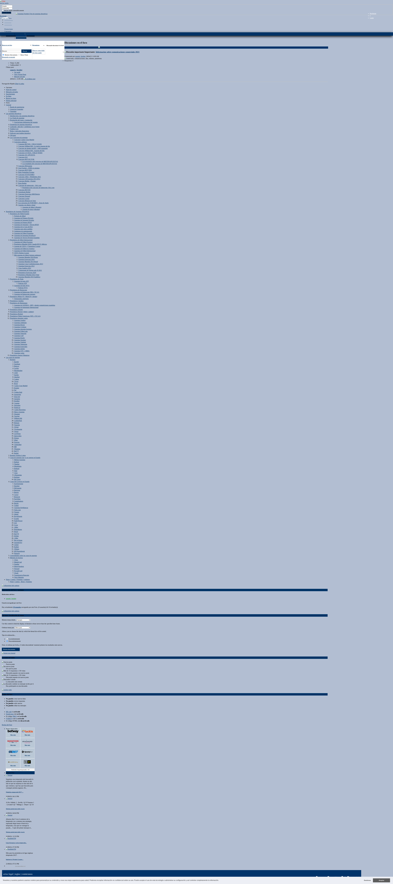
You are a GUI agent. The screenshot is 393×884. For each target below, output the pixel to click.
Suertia (16, 375)
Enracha (16, 442)
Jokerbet (17, 377)
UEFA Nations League (21, 253)
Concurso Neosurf (24, 196)
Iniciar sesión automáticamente (14, 10)
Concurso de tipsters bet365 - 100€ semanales (33, 148)
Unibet (16, 505)
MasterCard (18, 562)
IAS (15, 523)
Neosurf (16, 569)
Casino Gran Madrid (20, 386)
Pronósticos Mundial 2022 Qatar (28, 275)
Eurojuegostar (18, 484)
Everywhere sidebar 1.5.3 (20, 866)
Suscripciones (10, 94)
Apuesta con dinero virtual (26, 205)
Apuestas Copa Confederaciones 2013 (30, 264)
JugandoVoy (18, 542)
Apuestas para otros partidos (23, 229)
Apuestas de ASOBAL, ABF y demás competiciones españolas (34, 305)
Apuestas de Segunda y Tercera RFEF (26, 225)
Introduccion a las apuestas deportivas (22, 116)
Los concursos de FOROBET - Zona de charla (33, 203)
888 (15, 447)
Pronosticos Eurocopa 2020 (27, 272)
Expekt (16, 519)
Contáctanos (27, 874)
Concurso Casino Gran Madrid (24, 140)
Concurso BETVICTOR (26, 159)
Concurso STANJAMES (26, 174)
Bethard (16, 468)
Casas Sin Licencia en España (19, 481)
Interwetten (17, 436)
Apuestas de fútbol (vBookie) (31, 207)
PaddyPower (18, 521)
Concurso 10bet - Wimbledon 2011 (29, 177)
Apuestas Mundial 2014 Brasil (28, 262)
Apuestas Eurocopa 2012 (26, 266)
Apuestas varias (19, 353)
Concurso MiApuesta (25, 166)
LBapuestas (18, 475)
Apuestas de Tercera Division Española (27, 238)
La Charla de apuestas (17, 118)
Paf (15, 390)
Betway (16, 366)
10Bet (16, 527)
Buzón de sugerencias (17, 107)
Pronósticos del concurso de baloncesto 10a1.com (38, 187)
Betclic (16, 503)
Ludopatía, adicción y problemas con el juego (24, 127)
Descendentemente (14, 641)
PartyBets (17, 499)
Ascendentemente (14, 639)
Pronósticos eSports (16, 309)
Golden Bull (18, 392)
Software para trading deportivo (20, 133)
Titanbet (16, 464)
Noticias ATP (22, 283)
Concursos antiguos (20, 142)
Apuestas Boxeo (19, 325)
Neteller (16, 564)
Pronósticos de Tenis (16, 279)
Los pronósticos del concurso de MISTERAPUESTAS (40, 161)
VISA (16, 560)
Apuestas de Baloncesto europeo (24, 294)
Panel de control (11, 90)
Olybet (16, 427)
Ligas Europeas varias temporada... (16, 843)
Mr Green (17, 479)
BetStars (17, 477)
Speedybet (17, 394)
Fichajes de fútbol (20, 216)
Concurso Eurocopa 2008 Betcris (29, 194)
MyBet (16, 536)
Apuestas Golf (18, 336)
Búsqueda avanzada (8, 57)
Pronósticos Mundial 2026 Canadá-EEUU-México (30, 244)
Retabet (16, 388)
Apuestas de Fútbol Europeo (23, 242)
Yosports (17, 425)
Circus (16, 381)
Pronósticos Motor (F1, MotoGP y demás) (23, 296)
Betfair (16, 453)
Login (372, 18)
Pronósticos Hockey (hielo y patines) (22, 312)
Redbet (16, 547)
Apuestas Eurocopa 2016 (26, 259)
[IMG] (15, 716)
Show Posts (24, 55)
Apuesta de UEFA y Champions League (27, 246)
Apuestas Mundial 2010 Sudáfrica (29, 277)
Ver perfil (17, 72)
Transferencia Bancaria (21, 575)
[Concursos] (7, 22)
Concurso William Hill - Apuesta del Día (31, 151)
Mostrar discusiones (10, 55)
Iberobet (16, 486)
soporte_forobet (80, 56)
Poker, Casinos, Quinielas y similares (18, 579)
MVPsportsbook (19, 551)
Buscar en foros (11, 98)
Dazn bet (17, 397)
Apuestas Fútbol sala (21, 331)
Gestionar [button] (367, 880)
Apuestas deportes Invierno (23, 329)
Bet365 (16, 362)
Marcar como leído (38, 50)
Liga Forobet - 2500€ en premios (29, 168)
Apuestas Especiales (20, 346)
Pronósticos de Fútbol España (19, 214)
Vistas (88, 47)
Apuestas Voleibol (20, 342)
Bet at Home (18, 540)
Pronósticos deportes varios (19, 318)
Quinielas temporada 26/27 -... (14, 792)
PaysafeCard (18, 571)
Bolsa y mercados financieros (19, 131)
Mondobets (17, 466)
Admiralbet (17, 444)
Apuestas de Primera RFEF (23, 222)
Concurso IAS (23, 157)
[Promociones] (8, 20)
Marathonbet (18, 370)
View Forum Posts (20, 74)
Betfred (16, 462)
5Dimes (16, 549)
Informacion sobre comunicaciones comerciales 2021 (117, 52)
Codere (16, 379)
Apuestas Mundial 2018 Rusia (28, 257)
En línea (8, 96)
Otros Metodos (19, 577)
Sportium (17, 364)
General (8, 105)
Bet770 (16, 534)
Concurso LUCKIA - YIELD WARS (30, 153)
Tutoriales (13, 111)
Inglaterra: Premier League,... (14, 859)
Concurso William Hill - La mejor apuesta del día (34, 146)
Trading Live (14, 129)
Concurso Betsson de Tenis (27, 201)
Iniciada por (73, 47)
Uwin (16, 525)
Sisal (15, 471)
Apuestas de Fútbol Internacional (24, 251)
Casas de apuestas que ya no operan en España (25, 457)
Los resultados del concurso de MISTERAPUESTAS (39, 164)
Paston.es (17, 407)
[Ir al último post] (29, 79)
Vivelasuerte (18, 429)
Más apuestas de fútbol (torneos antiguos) (27, 255)
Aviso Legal (8, 874)
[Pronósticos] (8, 24)
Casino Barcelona (20, 410)
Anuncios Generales (16, 109)
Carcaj (16, 495)
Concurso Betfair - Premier (27, 181)
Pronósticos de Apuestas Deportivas (17, 211)
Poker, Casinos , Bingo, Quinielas (21, 582)
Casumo (16, 403)
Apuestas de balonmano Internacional (26, 307)
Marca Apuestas (19, 412)
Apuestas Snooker (20, 340)
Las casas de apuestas (13, 357)
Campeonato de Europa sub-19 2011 (30, 270)
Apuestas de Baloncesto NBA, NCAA (26, 292)
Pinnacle (17, 553)
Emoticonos (10, 714)
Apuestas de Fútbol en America (24, 249)
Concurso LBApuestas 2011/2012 (29, 179)
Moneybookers (19, 566)
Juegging (17, 399)
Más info (13, 735)
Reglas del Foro (7, 725)
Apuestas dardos (19, 349)
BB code (9, 712)
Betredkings (18, 529)
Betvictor (17, 490)
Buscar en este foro (7, 45)
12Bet (16, 538)
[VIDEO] (9, 718)
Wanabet (17, 414)
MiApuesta (17, 488)
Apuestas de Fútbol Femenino (23, 233)
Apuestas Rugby (19, 338)
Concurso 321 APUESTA (26, 155)
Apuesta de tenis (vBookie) (31, 209)
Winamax (17, 449)
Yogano (16, 512)
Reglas (17, 874)
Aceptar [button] (381, 880)
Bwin (16, 383)
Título (66, 47)
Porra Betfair (22, 183)
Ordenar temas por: (8, 627)
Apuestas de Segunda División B (25, 235)
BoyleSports (18, 516)
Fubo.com (17, 510)
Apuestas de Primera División (23, 218)
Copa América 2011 (24, 268)
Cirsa (16, 473)
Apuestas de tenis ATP (21, 281)
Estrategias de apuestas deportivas (21, 124)
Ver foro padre (37, 53)
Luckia (16, 368)
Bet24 (16, 532)
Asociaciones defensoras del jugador (26, 122)
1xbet (16, 373)
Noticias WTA (23, 288)
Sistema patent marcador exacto (15, 809)
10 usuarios (17, 607)
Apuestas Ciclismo (20, 327)
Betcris (16, 492)
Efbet (16, 440)
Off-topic (13, 135)
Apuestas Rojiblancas (21, 508)
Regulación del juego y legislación (21, 120)
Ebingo (16, 438)
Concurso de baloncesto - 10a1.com (29, 185)
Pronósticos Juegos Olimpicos (19, 355)
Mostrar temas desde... (9, 620)
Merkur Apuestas (19, 460)
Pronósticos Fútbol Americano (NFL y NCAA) (25, 316)
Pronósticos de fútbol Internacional (21, 240)
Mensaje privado (19, 77)
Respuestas (81, 47)
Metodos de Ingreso (16, 558)
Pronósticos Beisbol (16, 314)
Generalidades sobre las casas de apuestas (23, 555)
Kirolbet (16, 401)
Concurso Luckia (23, 198)
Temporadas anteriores (21, 299)
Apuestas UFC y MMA (21, 351)
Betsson (16, 423)
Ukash (16, 573)
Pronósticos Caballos (17, 301)
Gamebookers (18, 501)
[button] (219, 880)
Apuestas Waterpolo (20, 344)
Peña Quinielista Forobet (26, 172)
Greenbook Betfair (24, 192)
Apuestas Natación (20, 333)
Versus (16, 431)
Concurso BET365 (24, 190)
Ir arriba (21, 84)
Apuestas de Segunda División (24, 220)
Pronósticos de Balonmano (18, 303)
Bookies (12, 360)
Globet (16, 545)
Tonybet (16, 416)
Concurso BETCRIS (25, 170)
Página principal (11, 100)
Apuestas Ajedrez (19, 320)
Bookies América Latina (18, 455)
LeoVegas (17, 434)
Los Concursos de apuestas (19, 137)
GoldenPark (18, 421)
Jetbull (16, 514)
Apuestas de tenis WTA (21, 285)
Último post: (94, 47)
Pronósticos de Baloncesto (18, 290)
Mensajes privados (12, 92)
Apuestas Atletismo (20, 323)
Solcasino (17, 405)
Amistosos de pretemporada (23, 231)
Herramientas (36, 45)
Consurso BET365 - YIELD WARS (30, 144)
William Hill (18, 418)
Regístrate (373, 13)
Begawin (17, 497)
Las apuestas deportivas (13, 113)
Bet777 (16, 451)
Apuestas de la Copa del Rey (23, 227)
